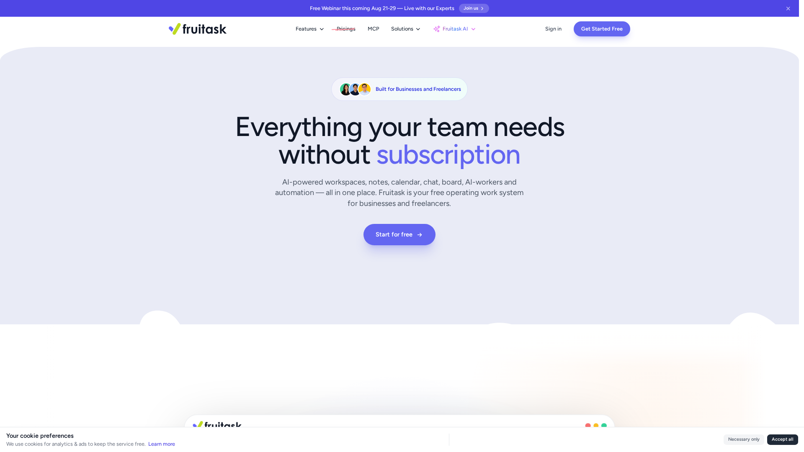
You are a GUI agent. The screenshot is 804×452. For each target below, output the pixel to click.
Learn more (161, 444)
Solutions (402, 29)
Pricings (346, 29)
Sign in (553, 29)
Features (306, 29)
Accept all (783, 439)
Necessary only (744, 439)
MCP (373, 29)
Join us (471, 8)
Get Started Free (602, 29)
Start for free (394, 234)
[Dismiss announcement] (788, 8)
